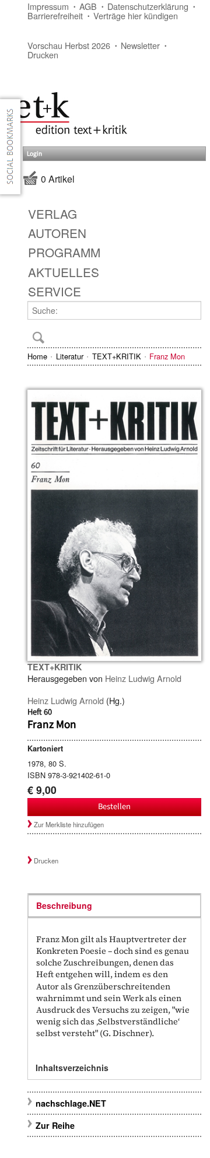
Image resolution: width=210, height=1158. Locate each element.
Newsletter (140, 45)
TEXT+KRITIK (116, 356)
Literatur (69, 356)
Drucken (42, 54)
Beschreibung (64, 905)
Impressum (48, 6)
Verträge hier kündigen (135, 15)
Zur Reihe (55, 1125)
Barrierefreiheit (55, 15)
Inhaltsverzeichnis (72, 1067)
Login (34, 153)
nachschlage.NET (71, 1103)
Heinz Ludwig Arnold (143, 678)
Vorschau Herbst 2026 (68, 45)
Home (37, 356)
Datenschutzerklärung (147, 6)
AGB (88, 6)
